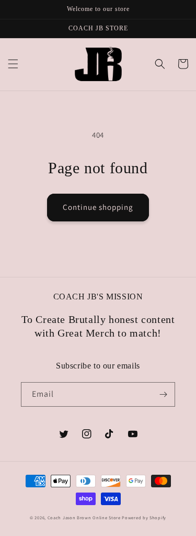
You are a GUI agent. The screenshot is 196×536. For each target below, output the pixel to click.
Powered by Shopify (144, 517)
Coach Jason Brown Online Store (84, 517)
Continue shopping (98, 207)
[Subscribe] (163, 394)
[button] (13, 63)
